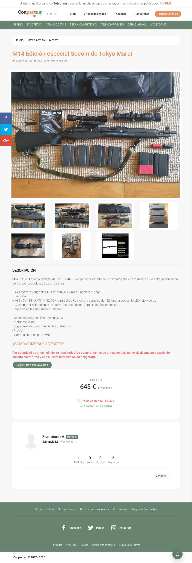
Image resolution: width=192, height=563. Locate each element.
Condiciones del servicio (103, 545)
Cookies (84, 545)
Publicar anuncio (168, 13)
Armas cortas (56, 24)
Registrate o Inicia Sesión (32, 364)
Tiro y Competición (83, 24)
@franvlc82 (50, 441)
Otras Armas (137, 24)
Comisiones (120, 509)
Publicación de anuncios (95, 509)
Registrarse (142, 13)
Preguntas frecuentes (144, 509)
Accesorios (158, 24)
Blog (73, 13)
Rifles (18, 24)
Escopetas (34, 24)
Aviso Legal (71, 545)
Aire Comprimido (112, 24)
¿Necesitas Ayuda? (96, 13)
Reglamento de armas (129, 545)
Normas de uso (67, 509)
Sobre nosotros (44, 509)
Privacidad (57, 545)
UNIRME (165, 3)
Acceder (121, 13)
